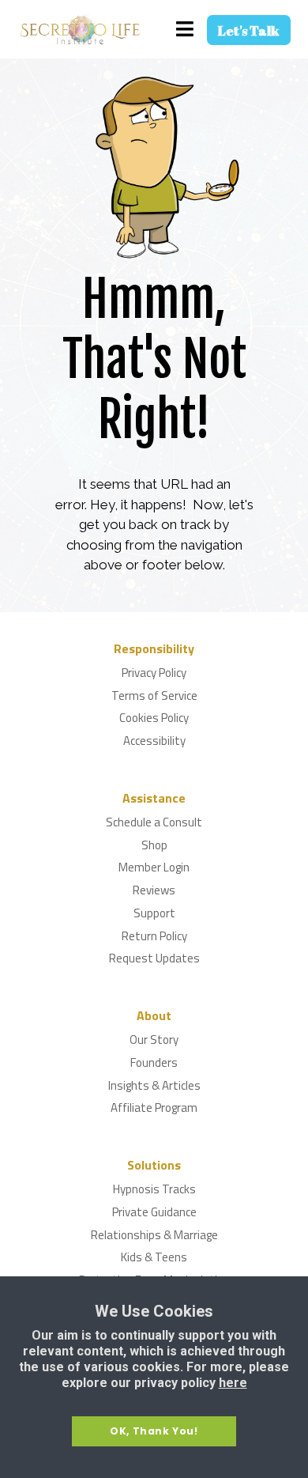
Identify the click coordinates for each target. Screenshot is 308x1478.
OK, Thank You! (153, 1431)
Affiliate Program (154, 1108)
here (233, 1382)
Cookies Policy (154, 718)
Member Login (154, 867)
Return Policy (154, 936)
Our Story (154, 1040)
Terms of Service (154, 696)
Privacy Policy (154, 673)
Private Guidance (154, 1212)
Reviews (154, 890)
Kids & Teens (154, 1257)
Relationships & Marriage (154, 1235)
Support (154, 913)
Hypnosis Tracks (154, 1189)
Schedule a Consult (154, 822)
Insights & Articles (154, 1086)
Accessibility (154, 741)
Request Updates (154, 958)
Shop (154, 845)
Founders (154, 1063)
